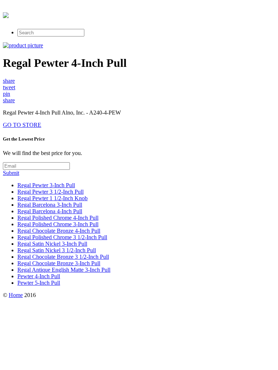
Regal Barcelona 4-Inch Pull (49, 211)
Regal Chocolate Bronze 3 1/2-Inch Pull (63, 257)
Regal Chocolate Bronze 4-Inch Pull (58, 231)
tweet (9, 87)
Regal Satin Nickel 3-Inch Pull (52, 244)
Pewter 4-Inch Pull (38, 276)
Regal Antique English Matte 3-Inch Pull (63, 270)
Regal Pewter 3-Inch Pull (46, 185)
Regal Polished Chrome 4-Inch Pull (57, 218)
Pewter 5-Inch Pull (38, 283)
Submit (11, 173)
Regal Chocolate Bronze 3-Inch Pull (58, 263)
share (9, 81)
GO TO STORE (22, 125)
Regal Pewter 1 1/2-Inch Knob (52, 198)
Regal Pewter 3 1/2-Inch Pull (50, 192)
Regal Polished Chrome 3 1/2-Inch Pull (62, 237)
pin (6, 94)
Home (16, 295)
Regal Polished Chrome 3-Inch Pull (57, 224)
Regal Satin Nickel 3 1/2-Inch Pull (56, 250)
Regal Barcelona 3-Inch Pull (49, 205)
